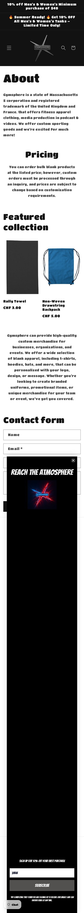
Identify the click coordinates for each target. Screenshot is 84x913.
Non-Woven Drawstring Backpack (53, 305)
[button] (9, 48)
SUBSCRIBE (42, 885)
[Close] (73, 460)
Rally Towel (14, 301)
